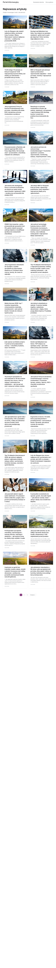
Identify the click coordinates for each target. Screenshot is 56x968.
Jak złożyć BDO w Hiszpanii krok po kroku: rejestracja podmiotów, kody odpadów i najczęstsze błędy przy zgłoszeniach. (40, 189)
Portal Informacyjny (11, 2)
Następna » (32, 594)
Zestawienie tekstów (38, 2)
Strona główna (49, 2)
